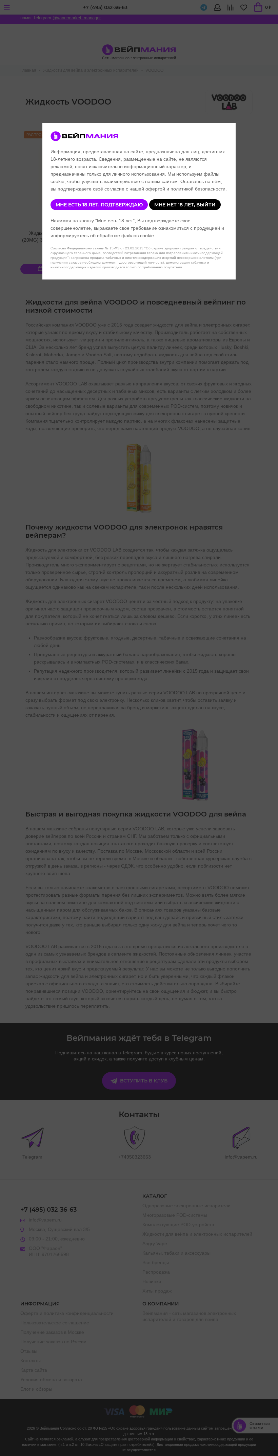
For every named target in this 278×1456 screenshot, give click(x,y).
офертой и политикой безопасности (185, 189)
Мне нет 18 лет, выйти (185, 205)
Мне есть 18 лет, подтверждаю (99, 205)
